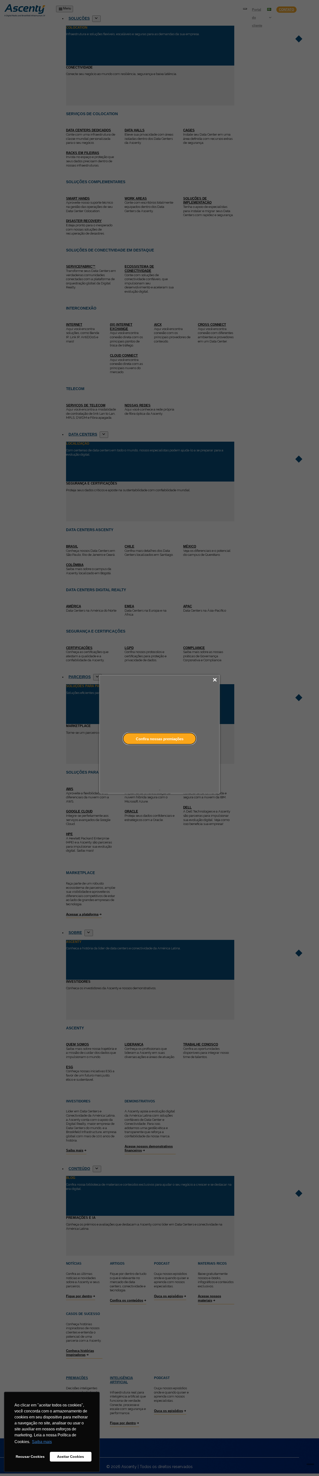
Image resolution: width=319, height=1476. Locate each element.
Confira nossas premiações (159, 739)
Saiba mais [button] (42, 1442)
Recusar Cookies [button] (30, 1457)
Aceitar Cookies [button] (70, 1457)
